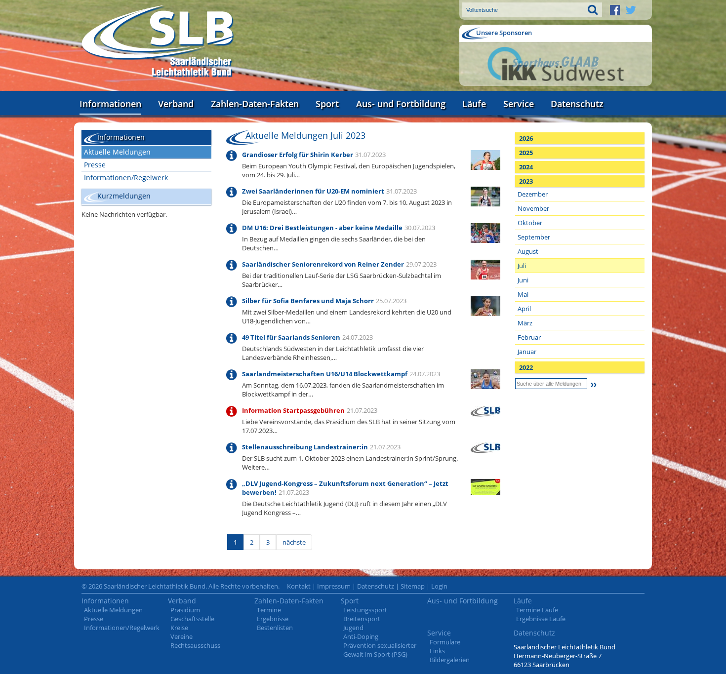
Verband (176, 104)
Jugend (353, 627)
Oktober (530, 222)
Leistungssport (365, 609)
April (524, 308)
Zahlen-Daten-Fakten (255, 104)
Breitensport (361, 618)
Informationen (110, 104)
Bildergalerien (450, 659)
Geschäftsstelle (192, 618)
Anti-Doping (360, 636)
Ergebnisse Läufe (540, 618)
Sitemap (413, 586)
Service (518, 104)
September (534, 237)
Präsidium (185, 609)
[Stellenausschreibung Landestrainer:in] (485, 446)
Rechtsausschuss (195, 645)
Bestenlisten (275, 627)
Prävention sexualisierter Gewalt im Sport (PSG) (379, 650)
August (528, 251)
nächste (294, 542)
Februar (529, 337)
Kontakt (299, 586)
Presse (95, 164)
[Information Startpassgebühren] (485, 410)
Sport (327, 104)
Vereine (181, 636)
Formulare (445, 641)
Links (437, 650)
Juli (522, 265)
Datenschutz (577, 104)
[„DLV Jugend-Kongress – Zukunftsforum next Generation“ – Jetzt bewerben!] (485, 486)
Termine (269, 609)
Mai (523, 294)
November (533, 208)
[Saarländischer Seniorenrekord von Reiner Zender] (485, 268)
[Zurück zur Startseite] (158, 42)
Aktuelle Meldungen (117, 152)
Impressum (334, 586)
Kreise (179, 627)
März (525, 322)
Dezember (533, 194)
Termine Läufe (537, 609)
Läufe (474, 104)
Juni (523, 280)
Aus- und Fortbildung (400, 104)
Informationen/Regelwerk (126, 177)
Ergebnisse (272, 618)
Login (439, 586)
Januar (527, 351)
